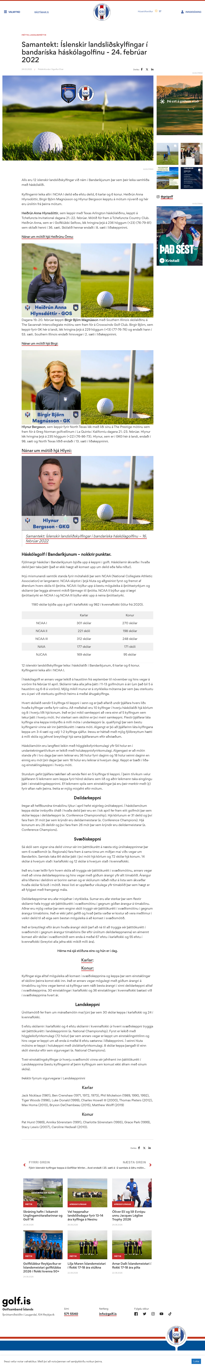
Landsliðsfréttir (37, 35)
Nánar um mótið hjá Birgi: (40, 343)
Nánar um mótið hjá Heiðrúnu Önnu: (47, 237)
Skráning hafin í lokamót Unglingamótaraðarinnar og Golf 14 (42, 1215)
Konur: (87, 967)
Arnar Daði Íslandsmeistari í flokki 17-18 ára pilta (131, 1265)
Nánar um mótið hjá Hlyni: (47, 450)
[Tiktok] (170, 1314)
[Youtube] (161, 1314)
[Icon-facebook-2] (136, 1314)
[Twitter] (144, 1314)
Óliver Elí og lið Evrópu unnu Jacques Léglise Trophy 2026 (128, 1215)
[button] (168, 149)
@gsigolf (167, 192)
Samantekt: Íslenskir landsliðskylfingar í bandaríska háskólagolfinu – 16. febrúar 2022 (86, 538)
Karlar (86, 959)
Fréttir (25, 35)
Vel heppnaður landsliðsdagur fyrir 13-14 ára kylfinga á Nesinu (85, 1215)
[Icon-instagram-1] (153, 1314)
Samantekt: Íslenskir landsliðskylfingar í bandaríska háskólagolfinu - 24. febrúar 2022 (85, 52)
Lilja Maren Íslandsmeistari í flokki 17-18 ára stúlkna (87, 1265)
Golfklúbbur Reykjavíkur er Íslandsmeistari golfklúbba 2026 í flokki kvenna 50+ (42, 1267)
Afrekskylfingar (78, 1204)
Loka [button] (196, 1361)
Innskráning (193, 12)
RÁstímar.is (41, 12)
